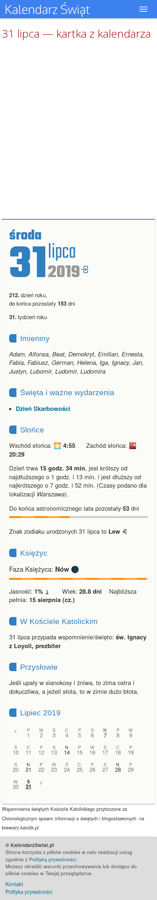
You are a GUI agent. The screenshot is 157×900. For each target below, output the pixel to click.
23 (54, 769)
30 (16, 786)
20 (16, 769)
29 (131, 769)
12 (41, 752)
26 (92, 769)
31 (28, 786)
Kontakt (14, 884)
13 (54, 752)
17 (105, 752)
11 (28, 752)
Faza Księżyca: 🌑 (44, 569)
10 (16, 752)
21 (28, 769)
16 (92, 752)
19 (131, 752)
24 (67, 769)
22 (41, 769)
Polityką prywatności (52, 859)
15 (80, 752)
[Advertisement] (78, 129)
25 (80, 769)
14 (67, 752)
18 (118, 752)
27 (105, 769)
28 (118, 769)
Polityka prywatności (28, 891)
